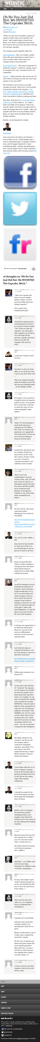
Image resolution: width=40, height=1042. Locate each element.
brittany (16, 829)
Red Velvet (7, 94)
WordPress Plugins (22, 1038)
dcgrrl (16, 732)
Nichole (6, 76)
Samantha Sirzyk (18, 619)
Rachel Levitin (18, 289)
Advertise (4, 1003)
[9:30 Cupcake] (10, 27)
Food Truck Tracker (7, 1013)
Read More (9, 1025)
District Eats (17, 642)
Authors (3, 997)
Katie (15, 579)
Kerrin (16, 856)
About (3, 992)
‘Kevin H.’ (13, 32)
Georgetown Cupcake (26, 92)
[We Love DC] (21, 4)
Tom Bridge (7, 133)
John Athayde (18, 469)
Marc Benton (17, 444)
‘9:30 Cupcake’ (7, 29)
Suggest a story (6, 1008)
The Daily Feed (22, 268)
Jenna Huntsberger (9, 66)
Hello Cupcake (12, 92)
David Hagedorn (9, 55)
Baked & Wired (17, 94)
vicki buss (17, 960)
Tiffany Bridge (18, 316)
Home (5, 9)
